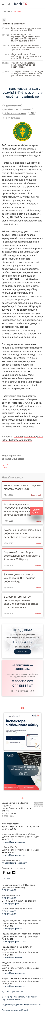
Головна (6, 11)
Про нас (6, 878)
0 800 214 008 (9, 898)
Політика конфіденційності (15, 1010)
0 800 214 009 (22, 681)
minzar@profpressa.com (14, 842)
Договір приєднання (13, 991)
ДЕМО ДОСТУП (36, 511)
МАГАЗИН (22, 651)
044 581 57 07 (22, 685)
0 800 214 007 (9, 890)
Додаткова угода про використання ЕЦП (21, 1005)
